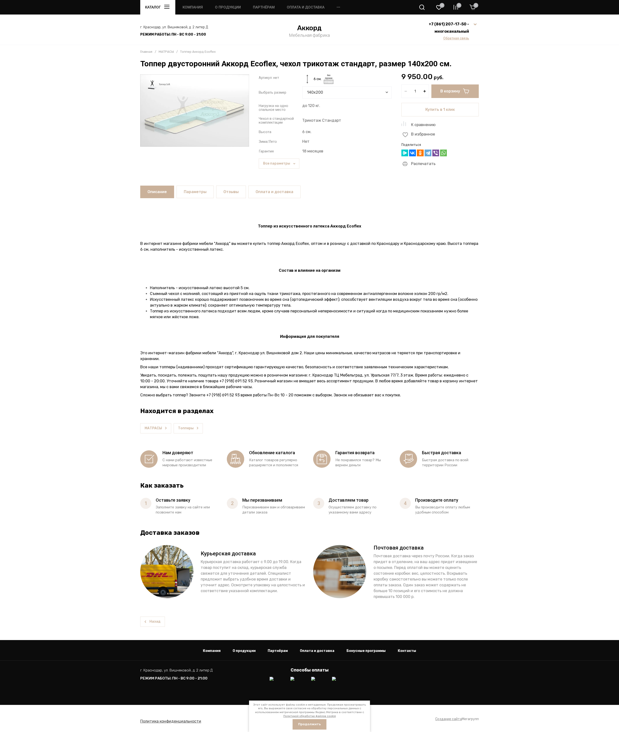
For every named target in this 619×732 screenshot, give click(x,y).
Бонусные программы (366, 651)
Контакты (407, 651)
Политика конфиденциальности (170, 721)
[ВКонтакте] (412, 153)
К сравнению (423, 124)
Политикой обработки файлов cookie (309, 716)
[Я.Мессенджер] (404, 153)
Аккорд (309, 28)
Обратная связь (456, 38)
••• (338, 7)
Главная (146, 51)
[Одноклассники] (420, 153)
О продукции (228, 7)
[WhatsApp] (443, 153)
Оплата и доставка (305, 7)
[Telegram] (428, 153)
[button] (422, 7)
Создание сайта (448, 719)
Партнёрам (264, 7)
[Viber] (435, 153)
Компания (193, 7)
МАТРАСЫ (166, 51)
